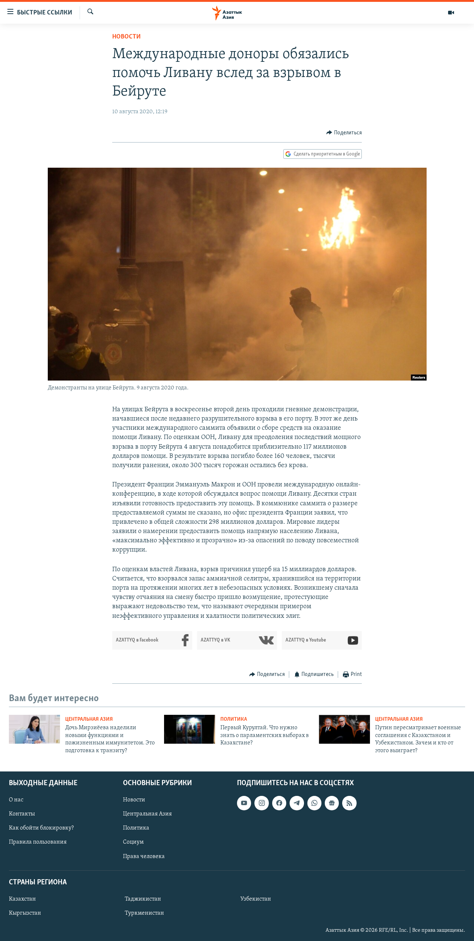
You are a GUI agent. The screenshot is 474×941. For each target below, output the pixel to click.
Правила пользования (38, 842)
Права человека (144, 856)
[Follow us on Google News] (332, 803)
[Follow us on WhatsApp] (314, 803)
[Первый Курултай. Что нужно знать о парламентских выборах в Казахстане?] (189, 729)
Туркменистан (144, 913)
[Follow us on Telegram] (297, 803)
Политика (233, 719)
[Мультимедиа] (451, 12)
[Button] (344, 133)
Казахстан (22, 899)
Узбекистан (255, 899)
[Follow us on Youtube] (244, 803)
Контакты (22, 814)
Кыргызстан (25, 913)
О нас (16, 800)
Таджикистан (143, 899)
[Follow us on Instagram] (261, 803)
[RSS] (349, 803)
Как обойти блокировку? (41, 828)
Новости (126, 37)
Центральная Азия (89, 719)
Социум (133, 842)
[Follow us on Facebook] (279, 803)
